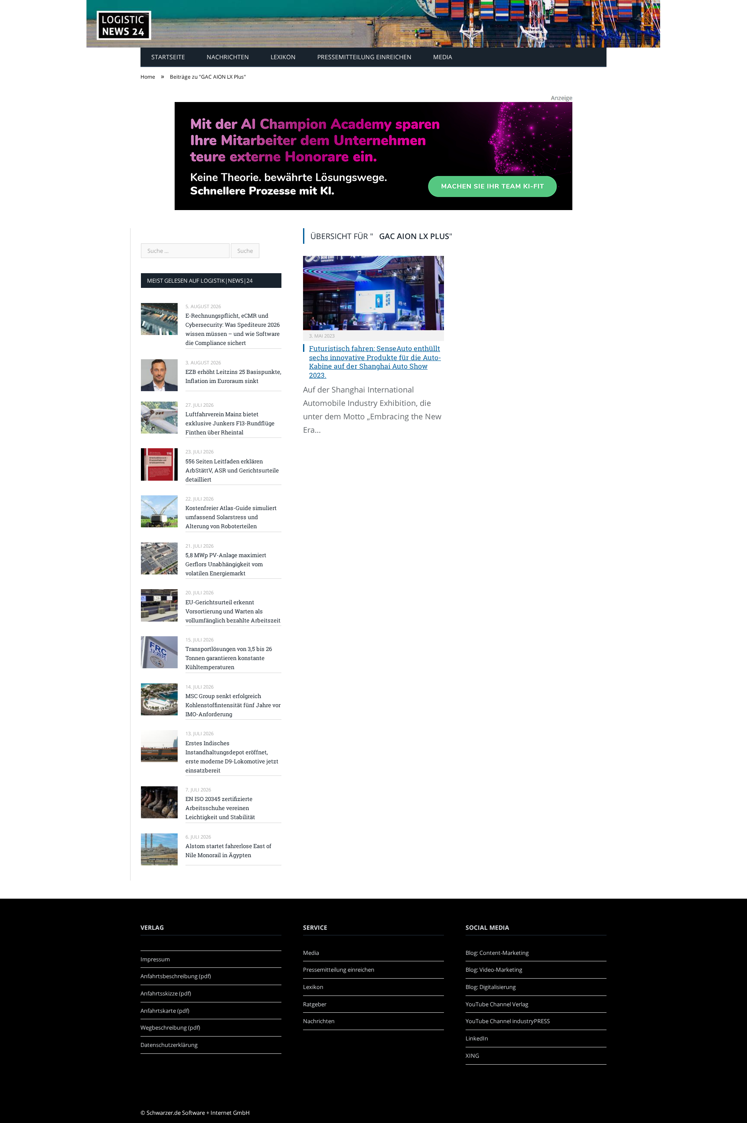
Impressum (155, 959)
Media (442, 57)
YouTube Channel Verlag (497, 1004)
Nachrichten (228, 57)
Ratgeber (314, 1004)
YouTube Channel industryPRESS (508, 1021)
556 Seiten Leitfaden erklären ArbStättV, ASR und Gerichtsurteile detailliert (232, 470)
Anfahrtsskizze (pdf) (165, 993)
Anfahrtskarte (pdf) (164, 1011)
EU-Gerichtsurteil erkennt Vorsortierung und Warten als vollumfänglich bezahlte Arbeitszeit (233, 611)
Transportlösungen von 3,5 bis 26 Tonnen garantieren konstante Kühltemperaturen (228, 658)
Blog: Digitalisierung (491, 987)
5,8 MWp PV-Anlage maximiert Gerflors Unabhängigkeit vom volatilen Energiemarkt (225, 564)
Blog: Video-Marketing (494, 969)
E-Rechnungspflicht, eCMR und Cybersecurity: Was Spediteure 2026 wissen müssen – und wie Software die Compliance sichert (232, 329)
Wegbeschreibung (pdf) (170, 1027)
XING (472, 1055)
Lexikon (283, 57)
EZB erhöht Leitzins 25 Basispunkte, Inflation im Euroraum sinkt (233, 376)
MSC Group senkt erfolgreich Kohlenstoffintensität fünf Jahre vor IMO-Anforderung (233, 705)
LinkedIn (477, 1038)
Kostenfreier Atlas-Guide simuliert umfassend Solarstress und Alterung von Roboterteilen (231, 517)
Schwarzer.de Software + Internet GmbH (198, 1113)
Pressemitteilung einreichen (364, 57)
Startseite (168, 57)
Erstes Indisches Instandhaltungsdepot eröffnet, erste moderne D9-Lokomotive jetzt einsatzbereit (231, 756)
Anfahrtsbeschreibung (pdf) (175, 976)
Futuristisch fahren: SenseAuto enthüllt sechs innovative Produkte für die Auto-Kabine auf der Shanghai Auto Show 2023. (375, 362)
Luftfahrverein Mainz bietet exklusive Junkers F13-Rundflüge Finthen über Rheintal (230, 423)
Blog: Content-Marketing (497, 953)
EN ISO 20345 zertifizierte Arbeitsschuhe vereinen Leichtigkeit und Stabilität (220, 808)
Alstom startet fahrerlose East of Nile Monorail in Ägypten (228, 850)
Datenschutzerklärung (169, 1045)
